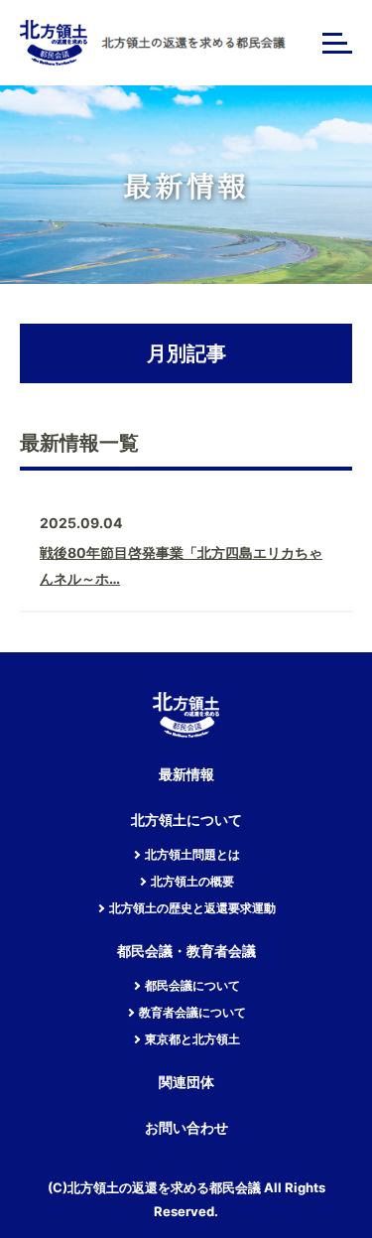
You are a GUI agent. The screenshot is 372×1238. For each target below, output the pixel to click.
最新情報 (186, 774)
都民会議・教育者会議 (186, 951)
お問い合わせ (186, 1128)
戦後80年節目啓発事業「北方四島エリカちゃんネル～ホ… (181, 565)
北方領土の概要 (192, 882)
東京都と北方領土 (192, 1039)
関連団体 (186, 1082)
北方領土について (186, 820)
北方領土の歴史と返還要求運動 (192, 908)
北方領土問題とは (192, 855)
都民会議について (192, 986)
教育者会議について (192, 1013)
